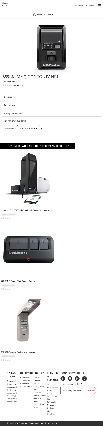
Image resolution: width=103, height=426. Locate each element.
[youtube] (70, 378)
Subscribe (91, 390)
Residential (24, 378)
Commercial (25, 381)
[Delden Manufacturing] (10, 6)
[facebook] (62, 378)
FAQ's (36, 384)
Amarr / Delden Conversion (52, 393)
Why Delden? (53, 387)
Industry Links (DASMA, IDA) (40, 398)
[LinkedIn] (77, 378)
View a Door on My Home (83, 5)
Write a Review (28, 128)
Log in (4, 214)
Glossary (37, 392)
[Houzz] (84, 378)
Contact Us (51, 384)
